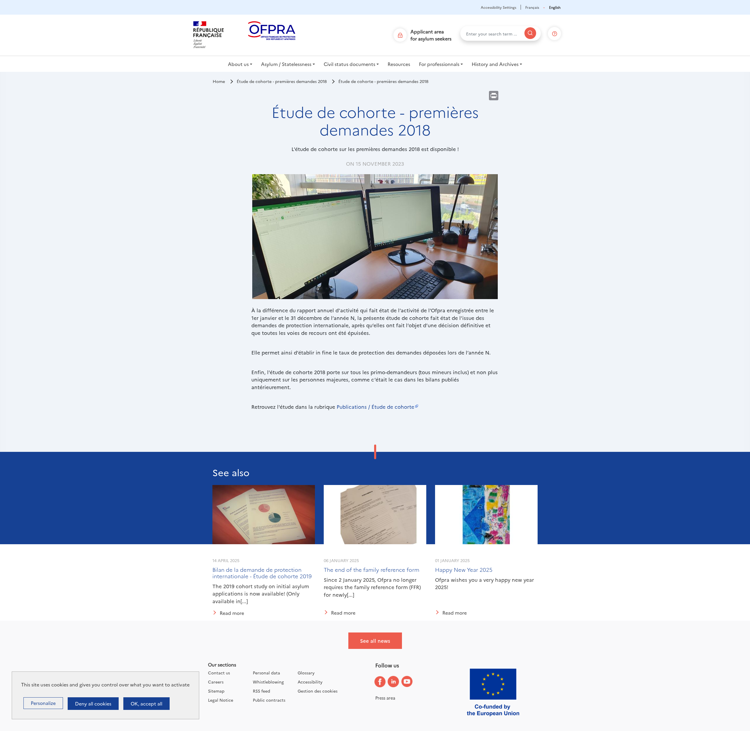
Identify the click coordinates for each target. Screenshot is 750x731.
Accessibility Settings (498, 7)
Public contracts (269, 700)
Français (532, 7)
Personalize (43, 703)
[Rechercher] (530, 33)
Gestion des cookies (318, 691)
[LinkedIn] (398, 682)
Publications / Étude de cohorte (375, 406)
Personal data (266, 673)
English (554, 7)
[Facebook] (384, 682)
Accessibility (310, 682)
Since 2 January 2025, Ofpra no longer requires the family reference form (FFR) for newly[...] (372, 587)
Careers (216, 682)
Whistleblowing (268, 682)
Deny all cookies (93, 703)
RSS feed (261, 691)
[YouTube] (411, 682)
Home (219, 81)
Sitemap (216, 691)
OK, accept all (146, 703)
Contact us (219, 673)
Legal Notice (220, 700)
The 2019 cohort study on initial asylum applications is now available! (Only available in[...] (260, 593)
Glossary (306, 673)
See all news (375, 640)
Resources (399, 64)
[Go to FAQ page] (554, 32)
